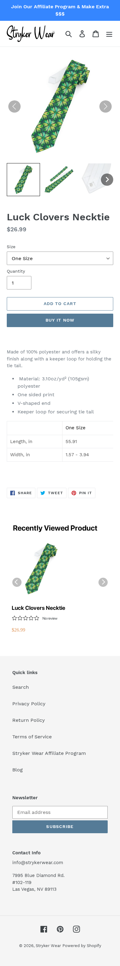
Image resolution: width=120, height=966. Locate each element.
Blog (17, 770)
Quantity (16, 271)
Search (20, 687)
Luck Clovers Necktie (38, 608)
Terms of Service (32, 737)
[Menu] (109, 34)
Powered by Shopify (81, 945)
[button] (23, 179)
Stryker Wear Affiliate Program (49, 753)
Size (11, 246)
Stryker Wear (48, 945)
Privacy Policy (29, 704)
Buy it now (60, 320)
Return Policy (28, 720)
